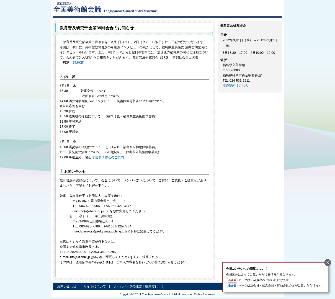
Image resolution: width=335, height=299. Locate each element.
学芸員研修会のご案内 (108, 157)
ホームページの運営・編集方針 (135, 286)
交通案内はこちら (235, 85)
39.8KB (77, 62)
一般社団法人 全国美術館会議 (133, 7)
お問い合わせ (66, 286)
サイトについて (95, 286)
